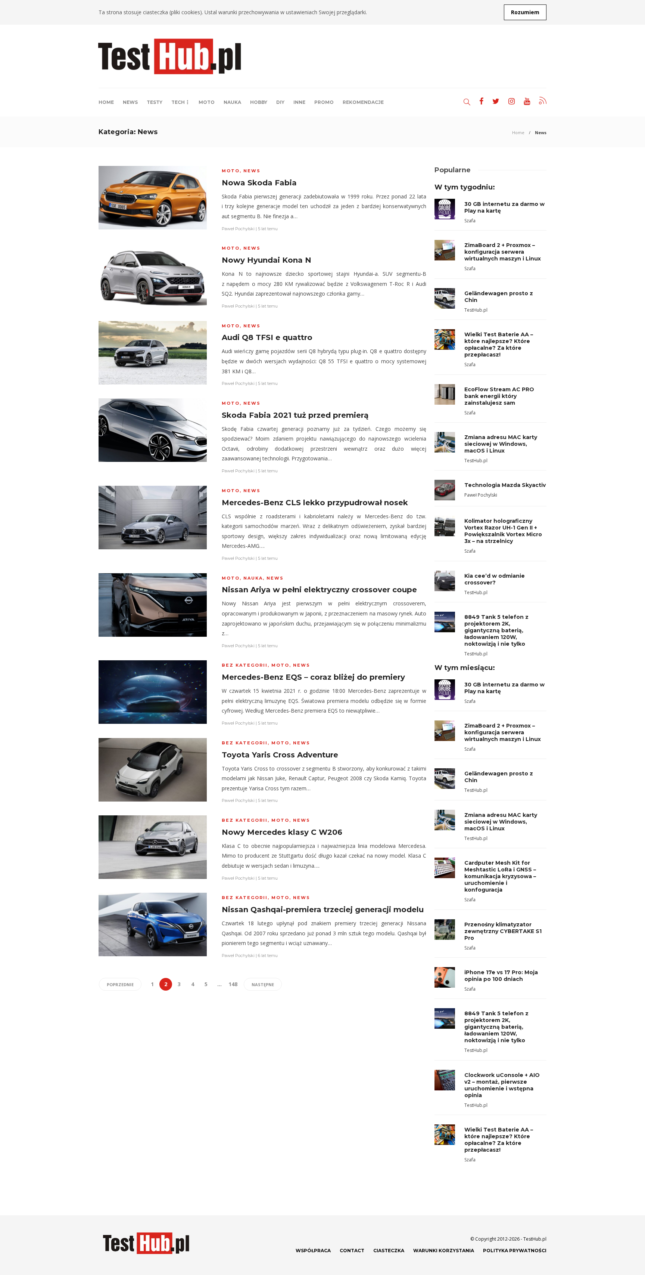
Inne (299, 102)
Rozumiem (525, 12)
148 (232, 984)
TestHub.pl (475, 310)
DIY (280, 102)
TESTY (154, 102)
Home (106, 102)
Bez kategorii (245, 665)
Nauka (232, 102)
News (130, 102)
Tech (178, 102)
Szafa (470, 220)
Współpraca (313, 1250)
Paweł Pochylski (238, 228)
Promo (324, 102)
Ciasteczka (388, 1250)
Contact (352, 1250)
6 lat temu (268, 955)
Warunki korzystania (443, 1250)
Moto (207, 102)
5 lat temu (268, 228)
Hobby (258, 102)
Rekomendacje (363, 102)
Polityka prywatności (514, 1250)
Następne (263, 984)
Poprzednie (120, 984)
